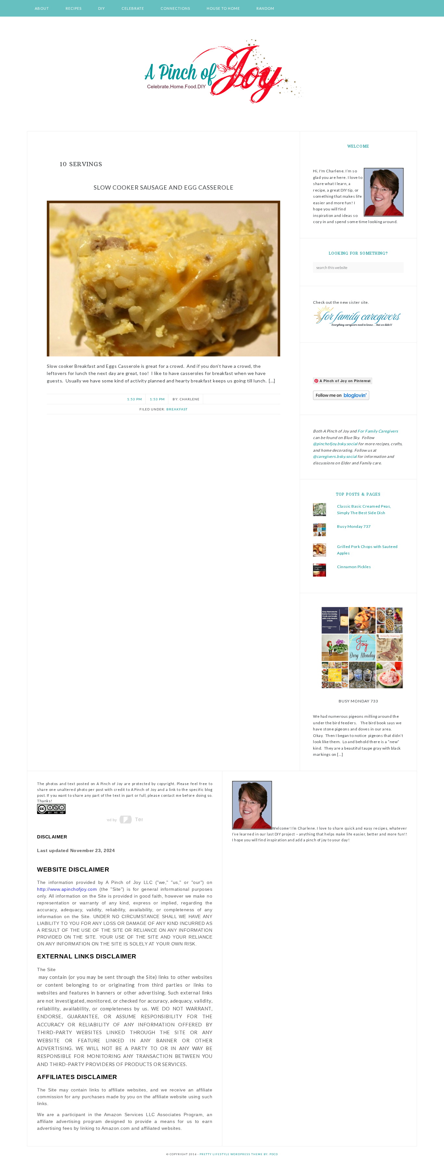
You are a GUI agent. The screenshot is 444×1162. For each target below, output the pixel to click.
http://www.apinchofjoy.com (67, 889)
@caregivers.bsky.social (335, 456)
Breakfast (177, 409)
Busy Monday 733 (358, 701)
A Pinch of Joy (222, 71)
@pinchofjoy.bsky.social (335, 443)
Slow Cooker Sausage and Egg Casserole (164, 187)
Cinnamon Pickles (354, 566)
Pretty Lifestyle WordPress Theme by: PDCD (239, 1154)
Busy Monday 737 (354, 526)
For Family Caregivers (377, 431)
